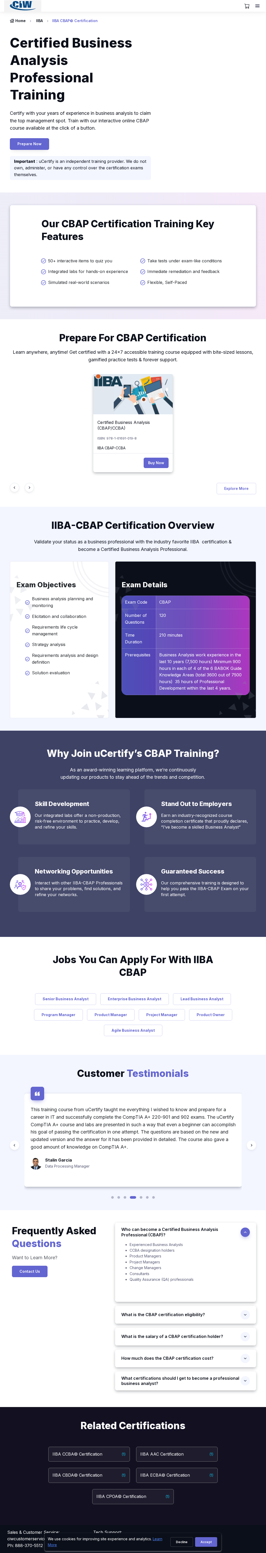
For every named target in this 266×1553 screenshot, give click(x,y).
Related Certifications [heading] (133, 1425)
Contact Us (29, 1271)
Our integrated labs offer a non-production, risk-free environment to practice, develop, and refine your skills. (78, 821)
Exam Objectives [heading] (46, 585)
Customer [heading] (133, 1073)
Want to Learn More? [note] (34, 1257)
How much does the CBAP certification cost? (167, 1358)
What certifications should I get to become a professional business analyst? (180, 1381)
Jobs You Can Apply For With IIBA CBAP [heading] (133, 966)
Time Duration (133, 638)
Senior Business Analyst (66, 999)
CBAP (165, 602)
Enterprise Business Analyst (134, 999)
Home (20, 20)
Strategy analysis (49, 644)
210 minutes (171, 635)
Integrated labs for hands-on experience (88, 271)
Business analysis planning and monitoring (62, 602)
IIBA (39, 20)
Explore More (236, 488)
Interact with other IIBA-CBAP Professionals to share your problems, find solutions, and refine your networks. (79, 888)
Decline (182, 1542)
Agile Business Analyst (133, 1030)
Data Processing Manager (67, 1166)
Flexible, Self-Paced (167, 282)
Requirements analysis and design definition (65, 659)
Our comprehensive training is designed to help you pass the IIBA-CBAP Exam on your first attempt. (205, 888)
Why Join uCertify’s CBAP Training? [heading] (133, 753)
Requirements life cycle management (55, 630)
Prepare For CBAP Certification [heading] (133, 338)
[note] (185, 1272)
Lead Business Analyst (202, 999)
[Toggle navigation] (258, 6)
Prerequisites (137, 654)
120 (162, 615)
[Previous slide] (14, 487)
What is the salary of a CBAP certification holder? (173, 1336)
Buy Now (156, 463)
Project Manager (161, 1014)
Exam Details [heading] (145, 585)
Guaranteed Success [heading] (192, 871)
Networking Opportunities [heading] (74, 871)
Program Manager (58, 1014)
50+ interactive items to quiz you (80, 260)
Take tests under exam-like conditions (184, 260)
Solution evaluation (51, 672)
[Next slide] (29, 487)
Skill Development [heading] (62, 804)
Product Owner (211, 1014)
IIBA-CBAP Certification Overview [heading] (132, 525)
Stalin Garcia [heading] (58, 1160)
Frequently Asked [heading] (54, 1237)
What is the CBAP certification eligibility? (163, 1314)
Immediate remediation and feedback (183, 271)
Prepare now (29, 144)
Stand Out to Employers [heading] (196, 804)
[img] (133, 394)
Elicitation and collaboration (59, 616)
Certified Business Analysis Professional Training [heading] (71, 69)
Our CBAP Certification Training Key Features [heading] (128, 230)
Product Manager (111, 1014)
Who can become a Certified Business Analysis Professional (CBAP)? (169, 1232)
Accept (206, 1542)
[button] (112, 1197)
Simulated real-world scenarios (78, 282)
